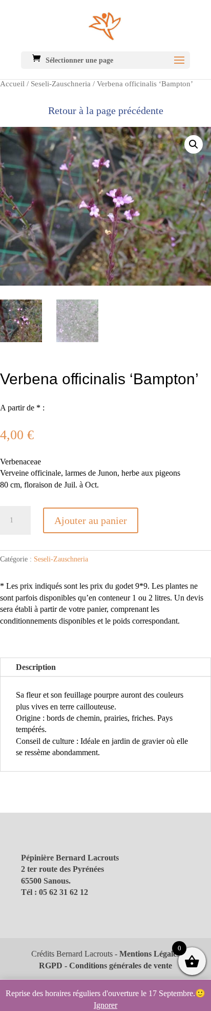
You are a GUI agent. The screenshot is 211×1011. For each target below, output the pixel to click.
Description (36, 667)
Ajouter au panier (90, 520)
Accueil (12, 84)
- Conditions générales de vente (117, 965)
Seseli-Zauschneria (61, 84)
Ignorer (105, 1005)
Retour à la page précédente (105, 110)
